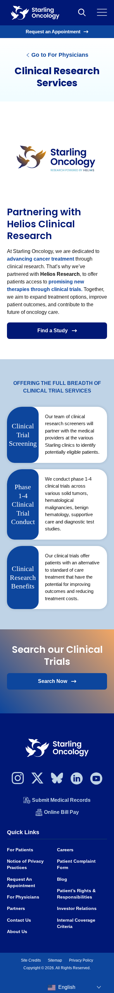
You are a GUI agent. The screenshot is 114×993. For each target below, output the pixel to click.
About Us (17, 931)
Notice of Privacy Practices (25, 864)
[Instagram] (18, 780)
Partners (16, 908)
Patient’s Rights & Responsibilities (76, 893)
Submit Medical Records (61, 800)
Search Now (52, 681)
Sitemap (55, 960)
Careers (65, 849)
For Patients (20, 849)
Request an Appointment (53, 31)
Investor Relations (77, 908)
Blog (62, 879)
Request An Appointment (21, 882)
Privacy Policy (81, 960)
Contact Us (19, 920)
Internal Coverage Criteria (76, 923)
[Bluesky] (57, 780)
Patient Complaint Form (76, 864)
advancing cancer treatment (40, 259)
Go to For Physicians (59, 55)
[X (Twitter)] (37, 780)
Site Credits (31, 960)
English (66, 987)
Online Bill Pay (61, 812)
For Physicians (23, 897)
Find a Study (52, 330)
